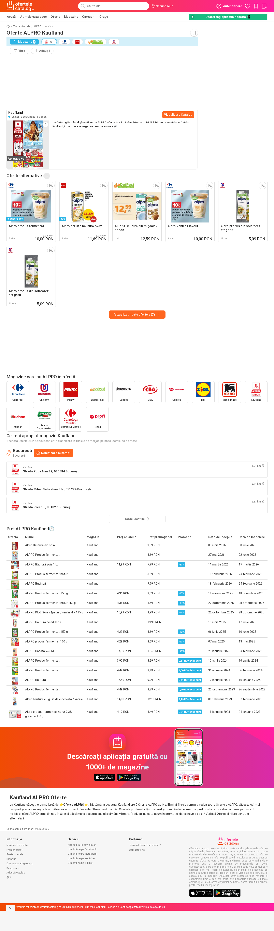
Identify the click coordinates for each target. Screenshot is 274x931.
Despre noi (12, 868)
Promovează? (14, 849)
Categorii (88, 16)
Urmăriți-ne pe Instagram (82, 853)
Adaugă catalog (15, 872)
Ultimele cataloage (33, 16)
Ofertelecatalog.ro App (19, 863)
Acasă (11, 16)
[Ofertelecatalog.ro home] (20, 6)
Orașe (103, 16)
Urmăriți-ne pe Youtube (81, 858)
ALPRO (37, 26)
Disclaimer (75, 906)
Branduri (11, 858)
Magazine (71, 16)
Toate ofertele (21, 26)
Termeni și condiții (94, 906)
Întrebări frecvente (17, 845)
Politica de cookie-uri (152, 906)
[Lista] (264, 6)
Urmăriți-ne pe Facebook (82, 849)
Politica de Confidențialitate (123, 906)
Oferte (55, 16)
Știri (8, 877)
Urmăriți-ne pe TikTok (80, 862)
